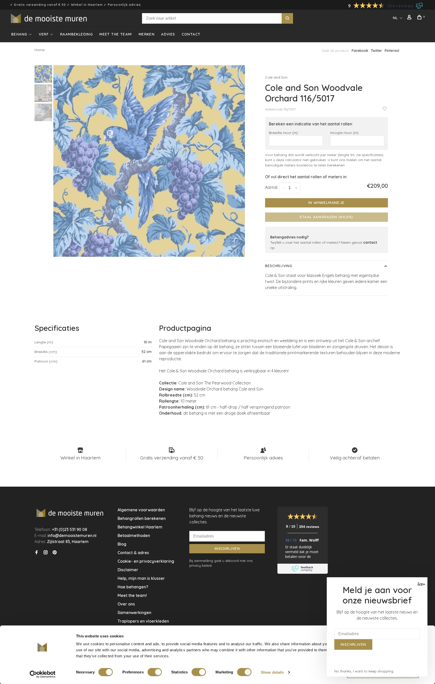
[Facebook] (36, 552)
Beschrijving (278, 266)
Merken (147, 34)
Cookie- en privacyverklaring (146, 561)
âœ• (420, 584)
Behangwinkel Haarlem (140, 526)
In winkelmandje (326, 202)
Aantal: (271, 187)
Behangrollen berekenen (142, 518)
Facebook (360, 50)
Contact (191, 34)
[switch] (155, 672)
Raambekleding (76, 34)
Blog (122, 544)
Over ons (126, 603)
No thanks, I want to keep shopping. (364, 671)
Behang (19, 34)
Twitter (376, 50)
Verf (44, 34)
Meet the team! (115, 34)
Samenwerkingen (134, 612)
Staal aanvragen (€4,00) (326, 217)
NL (395, 18)
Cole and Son (276, 77)
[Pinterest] (55, 552)
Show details (272, 672)
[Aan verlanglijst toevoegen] (385, 109)
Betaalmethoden (134, 535)
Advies (168, 34)
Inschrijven (227, 548)
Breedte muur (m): (284, 132)
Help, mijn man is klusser (141, 578)
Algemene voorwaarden (141, 509)
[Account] (410, 18)
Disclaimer (128, 569)
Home (39, 50)
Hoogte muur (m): (344, 132)
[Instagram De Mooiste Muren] (46, 552)
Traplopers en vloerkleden (143, 621)
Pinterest (392, 50)
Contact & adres (133, 552)
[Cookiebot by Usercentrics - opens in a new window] (43, 674)
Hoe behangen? (133, 586)
